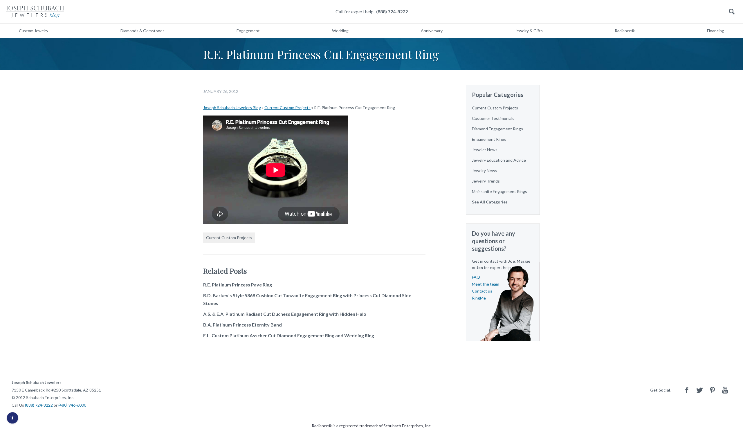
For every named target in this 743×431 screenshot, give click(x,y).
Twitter (699, 389)
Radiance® (625, 30)
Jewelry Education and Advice (499, 160)
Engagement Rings (489, 139)
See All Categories (490, 201)
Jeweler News (484, 149)
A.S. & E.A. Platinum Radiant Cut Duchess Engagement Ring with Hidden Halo (284, 314)
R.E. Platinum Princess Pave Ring (237, 284)
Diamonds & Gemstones (142, 30)
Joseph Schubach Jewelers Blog (232, 107)
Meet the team (485, 284)
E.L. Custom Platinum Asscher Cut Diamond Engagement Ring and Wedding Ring (288, 335)
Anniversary (432, 30)
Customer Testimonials (493, 118)
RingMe (479, 297)
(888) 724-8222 (392, 11)
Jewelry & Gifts (529, 30)
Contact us (482, 290)
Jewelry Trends (486, 180)
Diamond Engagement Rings (497, 128)
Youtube (725, 389)
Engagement (248, 30)
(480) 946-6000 (72, 405)
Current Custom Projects (287, 107)
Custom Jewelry (33, 30)
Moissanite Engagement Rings (499, 191)
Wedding (340, 30)
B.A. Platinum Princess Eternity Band (242, 324)
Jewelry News (484, 170)
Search (731, 11)
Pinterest (712, 389)
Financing (715, 30)
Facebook (686, 389)
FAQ (476, 277)
